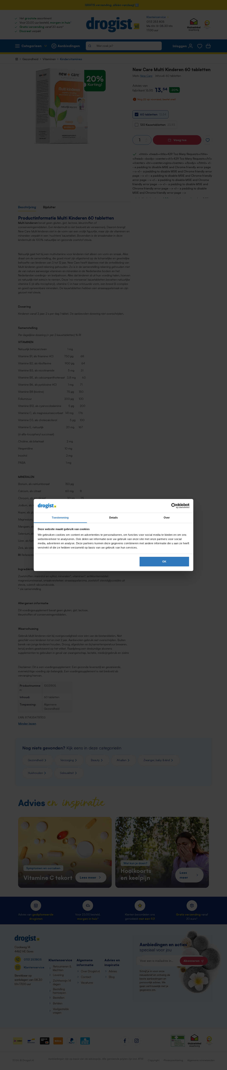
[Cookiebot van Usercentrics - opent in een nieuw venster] (173, 506)
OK (164, 561)
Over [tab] (167, 517)
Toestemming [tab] (60, 517)
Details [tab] (113, 517)
